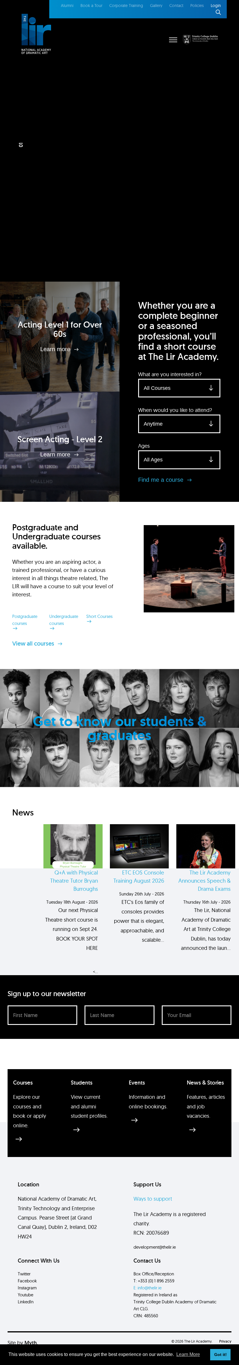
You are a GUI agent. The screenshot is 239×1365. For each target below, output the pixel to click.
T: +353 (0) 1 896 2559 (153, 1281)
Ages (144, 445)
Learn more (56, 349)
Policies (197, 5)
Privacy (225, 1341)
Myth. (31, 1342)
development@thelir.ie (154, 1247)
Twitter (24, 1274)
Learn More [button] (188, 1354)
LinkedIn (26, 1301)
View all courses (34, 643)
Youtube (25, 1295)
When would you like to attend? (175, 410)
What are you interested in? (169, 374)
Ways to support (152, 1198)
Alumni (67, 5)
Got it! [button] (220, 1354)
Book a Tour (91, 5)
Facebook (27, 1281)
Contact (176, 5)
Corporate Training (126, 5)
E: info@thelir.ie (147, 1288)
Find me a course (161, 480)
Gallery (156, 5)
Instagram (27, 1288)
